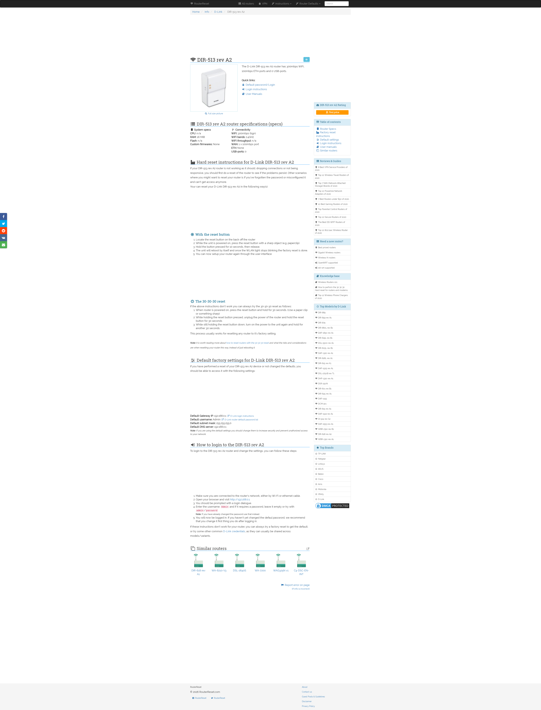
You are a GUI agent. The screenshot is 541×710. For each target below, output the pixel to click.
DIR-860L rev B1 (325, 328)
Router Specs (327, 128)
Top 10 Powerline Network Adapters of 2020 (328, 192)
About (304, 687)
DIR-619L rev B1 (325, 338)
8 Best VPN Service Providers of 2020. (331, 168)
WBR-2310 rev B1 (326, 429)
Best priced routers (327, 247)
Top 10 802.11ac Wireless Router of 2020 (331, 231)
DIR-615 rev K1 (324, 363)
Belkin (321, 474)
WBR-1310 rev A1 (326, 439)
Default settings (329, 139)
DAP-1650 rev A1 (325, 333)
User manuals (328, 146)
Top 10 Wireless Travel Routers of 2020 (332, 176)
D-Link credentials (234, 531)
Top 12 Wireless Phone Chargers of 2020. (331, 296)
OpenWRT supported (328, 262)
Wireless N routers (326, 257)
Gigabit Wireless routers (329, 252)
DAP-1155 (322, 398)
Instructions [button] (282, 3)
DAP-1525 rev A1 (325, 368)
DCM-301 (322, 403)
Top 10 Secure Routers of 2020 (332, 217)
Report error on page (297, 586)
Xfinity (321, 494)
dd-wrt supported (326, 268)
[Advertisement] (250, 37)
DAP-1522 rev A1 (325, 414)
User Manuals (253, 93)
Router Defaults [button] (309, 3)
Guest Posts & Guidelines (313, 696)
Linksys (321, 464)
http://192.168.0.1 (240, 499)
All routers (247, 3)
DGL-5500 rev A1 (326, 343)
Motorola (322, 489)
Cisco (320, 479)
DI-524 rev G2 (324, 419)
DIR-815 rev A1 (324, 409)
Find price (333, 112)
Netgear (322, 459)
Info (207, 11)
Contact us (307, 692)
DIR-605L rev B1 (325, 348)
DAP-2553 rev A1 (325, 424)
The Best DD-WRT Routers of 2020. (330, 223)
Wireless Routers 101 (327, 282)
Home (196, 11)
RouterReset (201, 3)
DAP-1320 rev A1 (325, 353)
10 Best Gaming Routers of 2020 (333, 204)
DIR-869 (321, 312)
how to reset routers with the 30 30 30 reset (247, 343)
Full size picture (215, 113)
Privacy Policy (308, 706)
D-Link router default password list (241, 419)
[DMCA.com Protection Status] (332, 505)
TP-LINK (322, 453)
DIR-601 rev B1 (324, 388)
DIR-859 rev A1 (325, 317)
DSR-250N (323, 383)
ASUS (320, 469)
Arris (320, 484)
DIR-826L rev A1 (325, 358)
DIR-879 (321, 322)
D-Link (218, 11)
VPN (264, 3)
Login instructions (256, 89)
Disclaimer (307, 701)
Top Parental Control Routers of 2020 (331, 210)
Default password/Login (260, 84)
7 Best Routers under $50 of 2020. (333, 199)
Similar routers (328, 150)
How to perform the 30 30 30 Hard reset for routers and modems (331, 288)
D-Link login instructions (242, 416)
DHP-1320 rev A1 (325, 378)
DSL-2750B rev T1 (326, 373)
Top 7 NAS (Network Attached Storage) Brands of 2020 (330, 184)
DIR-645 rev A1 (325, 393)
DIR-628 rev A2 (325, 434)
